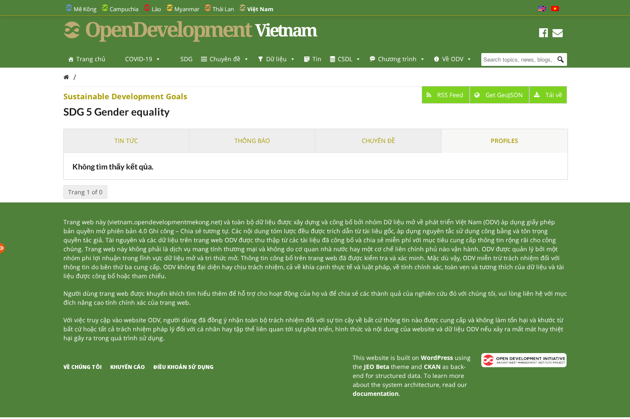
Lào (156, 9)
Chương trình (397, 59)
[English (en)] (542, 9)
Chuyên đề (225, 59)
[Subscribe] (557, 34)
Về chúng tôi (82, 367)
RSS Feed (450, 95)
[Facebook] (543, 34)
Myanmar (186, 9)
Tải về (553, 95)
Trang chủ (90, 59)
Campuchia (124, 9)
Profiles (504, 141)
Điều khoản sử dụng (183, 367)
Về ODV (452, 59)
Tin (316, 59)
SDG (186, 59)
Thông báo (252, 141)
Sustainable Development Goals (125, 96)
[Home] (66, 77)
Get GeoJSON (504, 95)
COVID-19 (138, 59)
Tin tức (126, 141)
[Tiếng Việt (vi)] (555, 9)
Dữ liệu (276, 59)
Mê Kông (85, 9)
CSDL (345, 59)
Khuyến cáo (127, 367)
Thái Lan (223, 9)
